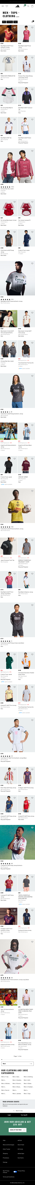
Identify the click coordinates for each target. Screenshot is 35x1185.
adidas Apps (21, 1153)
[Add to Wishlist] (14, 28)
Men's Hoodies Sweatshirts (17, 1080)
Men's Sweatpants (27, 1090)
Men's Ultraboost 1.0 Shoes (5, 1080)
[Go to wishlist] (7, 6)
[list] (15, 22)
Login (9, 1115)
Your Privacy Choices (6, 1171)
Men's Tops (27, 1093)
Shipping (5, 1153)
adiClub (20, 1140)
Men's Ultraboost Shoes (16, 1090)
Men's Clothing (28, 1077)
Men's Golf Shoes (27, 1080)
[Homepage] (17, 7)
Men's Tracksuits (4, 1087)
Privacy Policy (21, 1170)
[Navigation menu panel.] (3, 6)
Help (4, 1140)
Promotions (6, 1158)
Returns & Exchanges (8, 1144)
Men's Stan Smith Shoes (16, 1077)
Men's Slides (27, 1083)
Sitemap (5, 1162)
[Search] (28, 6)
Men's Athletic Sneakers (5, 1084)
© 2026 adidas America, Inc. (17, 1182)
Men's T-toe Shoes (4, 1077)
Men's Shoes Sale (16, 1087)
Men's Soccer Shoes (5, 1090)
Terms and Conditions (8, 1177)
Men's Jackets (17, 1093)
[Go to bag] (32, 6)
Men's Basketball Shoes (4, 1094)
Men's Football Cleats (28, 1087)
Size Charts (21, 1158)
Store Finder (21, 1144)
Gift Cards (20, 1149)
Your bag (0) (24, 1115)
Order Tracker (6, 1149)
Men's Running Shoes (17, 1084)
